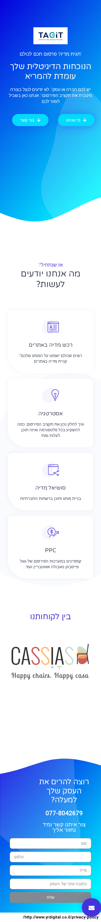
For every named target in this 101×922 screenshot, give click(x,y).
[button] (76, 120)
